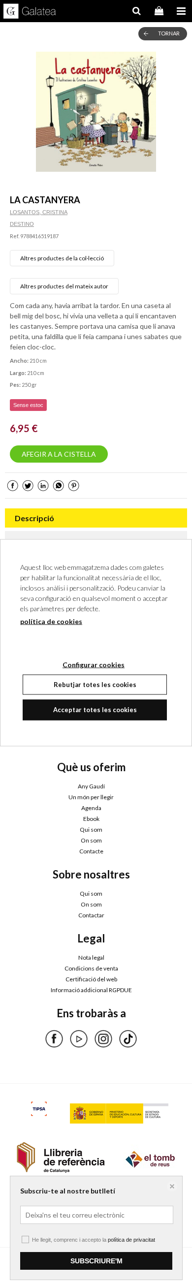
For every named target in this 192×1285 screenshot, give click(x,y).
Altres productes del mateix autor (64, 286)
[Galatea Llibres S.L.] (29, 12)
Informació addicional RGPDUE (91, 990)
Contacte (91, 851)
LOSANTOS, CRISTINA (38, 212)
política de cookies (51, 621)
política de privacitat (131, 1240)
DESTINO (22, 224)
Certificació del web (91, 979)
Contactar (91, 915)
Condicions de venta (91, 968)
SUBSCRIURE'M (96, 1261)
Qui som (91, 829)
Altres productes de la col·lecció (62, 258)
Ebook (91, 818)
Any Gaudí (91, 786)
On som (91, 840)
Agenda (91, 808)
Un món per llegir (91, 797)
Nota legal (91, 957)
